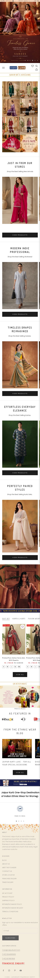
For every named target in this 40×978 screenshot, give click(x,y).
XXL (19, 667)
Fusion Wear (34, 619)
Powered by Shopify (27, 977)
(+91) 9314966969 (9, 954)
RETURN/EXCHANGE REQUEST (12, 908)
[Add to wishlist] (22, 627)
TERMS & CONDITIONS (10, 911)
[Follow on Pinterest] (15, 970)
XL (15, 667)
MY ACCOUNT (7, 893)
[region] (20, 32)
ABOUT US (6, 864)
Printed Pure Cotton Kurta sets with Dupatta (13, 659)
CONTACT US (7, 871)
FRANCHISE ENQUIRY (9, 879)
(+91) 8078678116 (8, 959)
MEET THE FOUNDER (9, 867)
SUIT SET (6, 619)
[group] (20, 32)
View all (20, 675)
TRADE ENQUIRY (7, 882)
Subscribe (10, 938)
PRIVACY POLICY (8, 897)
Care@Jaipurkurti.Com (11, 950)
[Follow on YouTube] (21, 970)
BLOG (4, 860)
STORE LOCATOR (8, 875)
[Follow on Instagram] (9, 970)
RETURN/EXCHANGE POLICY (12, 904)
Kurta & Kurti (19, 619)
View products (19, 235)
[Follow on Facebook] (3, 970)
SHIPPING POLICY (8, 900)
